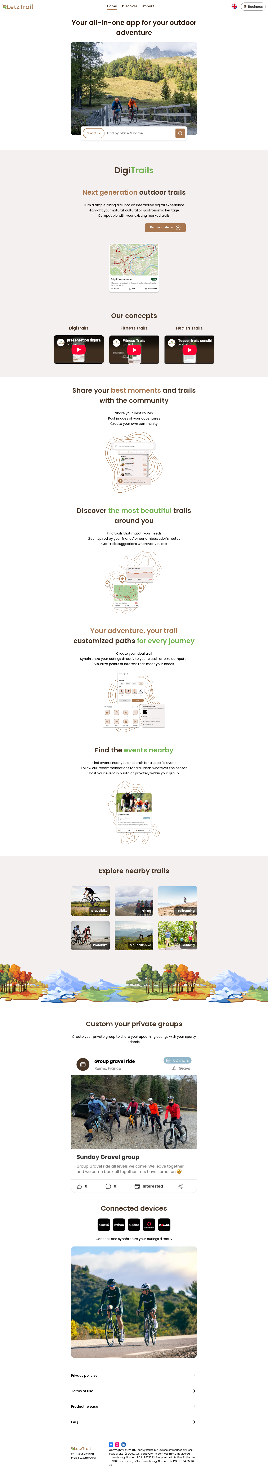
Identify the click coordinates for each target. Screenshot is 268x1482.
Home (112, 6)
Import (148, 6)
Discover (129, 6)
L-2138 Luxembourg (83, 1457)
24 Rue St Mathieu (82, 1454)
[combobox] (94, 133)
